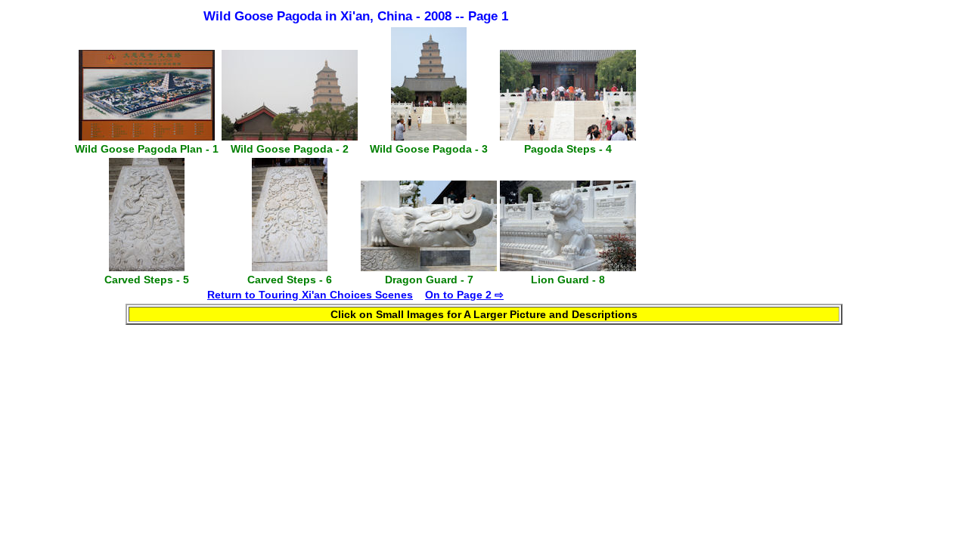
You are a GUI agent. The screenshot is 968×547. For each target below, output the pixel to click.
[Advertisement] (766, 156)
